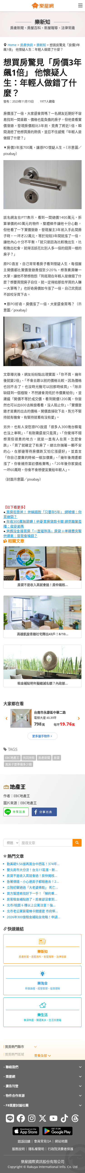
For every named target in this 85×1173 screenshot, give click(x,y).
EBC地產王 (12, 758)
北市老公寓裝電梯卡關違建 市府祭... (32, 911)
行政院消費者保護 (60, 1149)
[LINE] (10, 1118)
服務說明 (18, 1149)
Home (12, 45)
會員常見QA (42, 1141)
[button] (6, 718)
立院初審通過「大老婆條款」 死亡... (32, 887)
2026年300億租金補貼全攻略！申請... (33, 917)
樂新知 (41, 45)
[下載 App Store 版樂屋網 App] (25, 1131)
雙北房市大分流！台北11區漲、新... (32, 870)
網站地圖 (61, 1141)
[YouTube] (53, 1118)
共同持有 (29, 758)
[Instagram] (32, 1118)
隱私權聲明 (36, 1149)
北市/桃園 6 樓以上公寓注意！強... (31, 905)
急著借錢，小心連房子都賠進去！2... (33, 881)
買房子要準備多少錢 (18, 764)
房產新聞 (44, 758)
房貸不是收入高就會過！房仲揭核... (32, 875)
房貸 (57, 758)
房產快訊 (26, 45)
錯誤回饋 (24, 1141)
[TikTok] (64, 1118)
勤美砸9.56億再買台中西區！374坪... (33, 864)
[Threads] (75, 1118)
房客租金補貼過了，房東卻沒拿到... (32, 899)
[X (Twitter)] (43, 1118)
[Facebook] (21, 1118)
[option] (42, 718)
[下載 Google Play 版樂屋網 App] (57, 1131)
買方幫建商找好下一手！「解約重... (32, 893)
